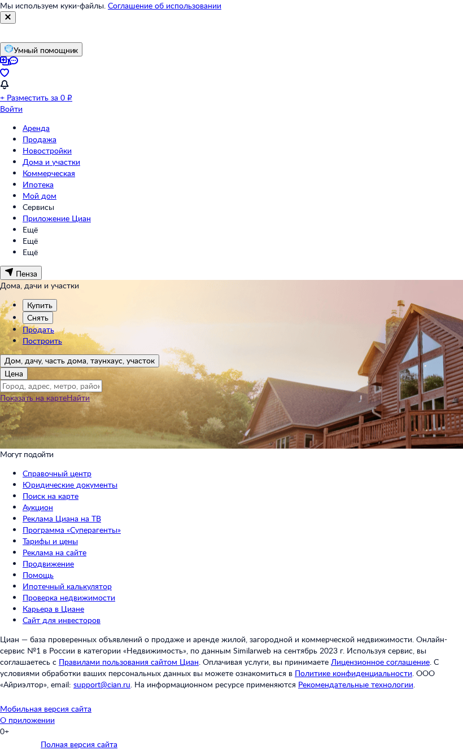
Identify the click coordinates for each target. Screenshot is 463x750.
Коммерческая (49, 173)
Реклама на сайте (54, 552)
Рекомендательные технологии (355, 684)
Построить (42, 340)
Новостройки (47, 150)
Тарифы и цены (50, 541)
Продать (38, 329)
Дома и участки (51, 161)
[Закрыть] (8, 17)
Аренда (36, 127)
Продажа (39, 139)
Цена (14, 373)
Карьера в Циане (53, 608)
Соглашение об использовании (164, 5)
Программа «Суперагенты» (72, 529)
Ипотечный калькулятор (67, 586)
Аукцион (38, 507)
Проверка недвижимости (69, 597)
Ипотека (38, 184)
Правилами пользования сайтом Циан (129, 661)
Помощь (38, 574)
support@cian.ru (101, 684)
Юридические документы (70, 484)
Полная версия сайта (79, 744)
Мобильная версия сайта (45, 708)
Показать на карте (33, 397)
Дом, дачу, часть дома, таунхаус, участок (80, 360)
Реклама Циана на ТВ (62, 518)
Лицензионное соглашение (380, 661)
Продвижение (48, 563)
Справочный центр (57, 473)
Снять (38, 317)
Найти (78, 397)
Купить (40, 305)
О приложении (27, 719)
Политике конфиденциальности (353, 673)
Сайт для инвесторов (62, 620)
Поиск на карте (50, 495)
